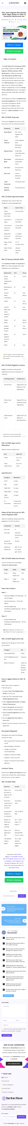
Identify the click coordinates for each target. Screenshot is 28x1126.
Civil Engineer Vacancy (16, 856)
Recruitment (18, 854)
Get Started (21, 1116)
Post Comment (6, 1035)
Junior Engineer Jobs (17, 861)
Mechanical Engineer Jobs (12, 863)
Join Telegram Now (14, 1063)
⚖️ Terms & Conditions (8, 1092)
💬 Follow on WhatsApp (14, 880)
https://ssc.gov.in (20, 188)
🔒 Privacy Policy (6, 1088)
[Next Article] (14, 921)
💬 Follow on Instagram (14, 51)
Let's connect (5, 1113)
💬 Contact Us (5, 1081)
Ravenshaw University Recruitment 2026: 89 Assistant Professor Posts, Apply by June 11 (15, 978)
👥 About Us (5, 1077)
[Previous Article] (14, 909)
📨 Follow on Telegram (14, 45)
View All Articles (8, 995)
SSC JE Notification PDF (14, 865)
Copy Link (22, 895)
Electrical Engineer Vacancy (11, 858)
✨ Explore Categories (7, 1084)
